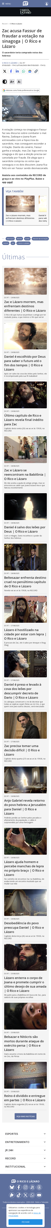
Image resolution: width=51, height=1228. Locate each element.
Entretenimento (17, 1142)
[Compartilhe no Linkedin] (17, 71)
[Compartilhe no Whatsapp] (23, 71)
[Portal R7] (25, 3)
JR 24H (9, 1150)
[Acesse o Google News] (30, 71)
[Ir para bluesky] (12, 1187)
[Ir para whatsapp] (32, 1195)
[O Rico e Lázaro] (25, 11)
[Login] (46, 3)
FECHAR (25, 1222)
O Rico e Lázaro (16, 24)
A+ (12, 81)
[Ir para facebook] (19, 1187)
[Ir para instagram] (25, 1187)
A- (19, 81)
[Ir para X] (25, 1195)
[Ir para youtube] (39, 1195)
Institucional (15, 1166)
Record (4, 24)
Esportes (11, 1134)
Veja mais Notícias (25, 1116)
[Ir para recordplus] (12, 1195)
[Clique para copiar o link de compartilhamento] (36, 71)
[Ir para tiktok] (19, 1195)
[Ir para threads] (39, 1187)
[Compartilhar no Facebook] (11, 71)
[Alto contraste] (4, 81)
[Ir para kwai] (32, 1187)
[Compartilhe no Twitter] (4, 71)
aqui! (10, 182)
